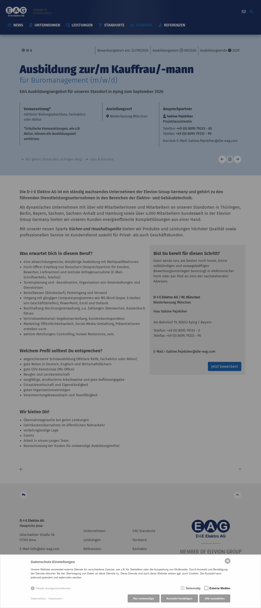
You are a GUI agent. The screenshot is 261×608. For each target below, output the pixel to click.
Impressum (55, 598)
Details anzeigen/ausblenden (53, 588)
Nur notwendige (143, 598)
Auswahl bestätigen (179, 598)
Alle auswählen (215, 598)
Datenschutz (38, 598)
